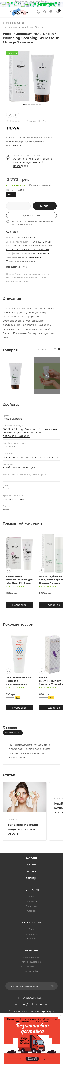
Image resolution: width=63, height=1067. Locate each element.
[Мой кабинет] (50, 12)
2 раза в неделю (13, 499)
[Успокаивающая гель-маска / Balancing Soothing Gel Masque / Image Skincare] (31, 76)
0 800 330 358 (32, 998)
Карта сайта (31, 971)
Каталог (31, 858)
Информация (31, 922)
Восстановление (31, 257)
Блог (31, 929)
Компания (31, 889)
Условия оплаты (32, 957)
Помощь (31, 950)
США (6, 488)
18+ (5, 478)
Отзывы (31, 910)
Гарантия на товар (31, 966)
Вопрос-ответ (31, 934)
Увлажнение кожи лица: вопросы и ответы (23, 829)
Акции (31, 864)
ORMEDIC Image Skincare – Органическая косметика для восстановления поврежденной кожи (29, 245)
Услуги (31, 871)
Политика (31, 901)
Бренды (31, 878)
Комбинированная (15, 467)
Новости (31, 896)
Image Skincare (27, 237)
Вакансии (31, 906)
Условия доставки (31, 961)
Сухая (32, 467)
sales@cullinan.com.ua (34, 1004)
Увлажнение (13, 261)
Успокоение (29, 261)
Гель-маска (43, 253)
